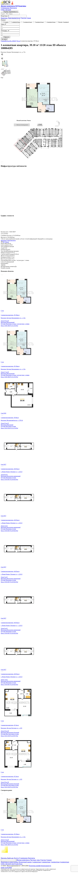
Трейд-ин (10, 858)
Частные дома (35, 860)
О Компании (5, 8)
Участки (43, 860)
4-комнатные (64, 862)
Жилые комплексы (23, 860)
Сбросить (6, 37)
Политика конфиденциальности (40, 866)
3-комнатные (55, 862)
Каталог (7, 41)
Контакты (13, 8)
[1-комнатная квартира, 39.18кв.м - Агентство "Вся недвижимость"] (39, 98)
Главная (3, 41)
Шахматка (4, 240)
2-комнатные (45, 862)
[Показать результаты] (1, 37)
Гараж (29, 18)
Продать (4, 858)
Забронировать (11, 240)
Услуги (16, 858)
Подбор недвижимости (11, 11)
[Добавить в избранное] (3, 312)
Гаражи (49, 860)
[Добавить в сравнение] (1, 312)
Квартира (4, 18)
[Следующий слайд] (2, 161)
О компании (23, 858)
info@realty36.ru (16, 864)
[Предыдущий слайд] (1, 161)
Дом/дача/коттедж (14, 18)
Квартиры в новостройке (9, 862)
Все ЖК (12, 41)
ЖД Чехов (17, 41)
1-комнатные (36, 862)
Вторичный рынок (25, 862)
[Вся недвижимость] (6, 4)
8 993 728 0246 (6, 10)
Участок (23, 18)
